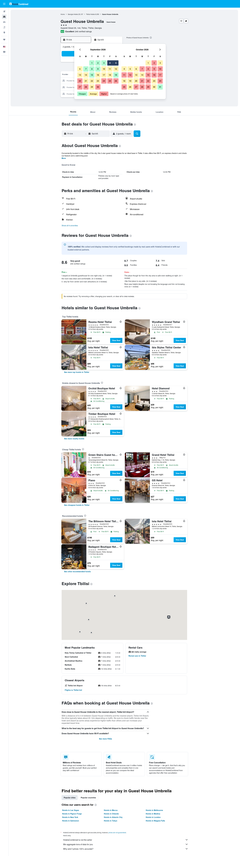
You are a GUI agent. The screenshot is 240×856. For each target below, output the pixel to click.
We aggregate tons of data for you (78, 844)
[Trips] (4, 39)
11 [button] (110, 68)
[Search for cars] (4, 21)
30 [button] (98, 86)
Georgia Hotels (73, 14)
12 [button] (116, 68)
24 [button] (104, 80)
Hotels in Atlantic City (113, 817)
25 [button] (110, 80)
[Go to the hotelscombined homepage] (18, 4)
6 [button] (79, 68)
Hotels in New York (70, 817)
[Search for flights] (4, 11)
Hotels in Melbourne (154, 810)
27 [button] (80, 86)
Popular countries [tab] (88, 797)
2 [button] (97, 62)
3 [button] (103, 62)
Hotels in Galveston (70, 820)
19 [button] (116, 74)
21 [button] (86, 80)
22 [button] (92, 80)
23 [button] (98, 80)
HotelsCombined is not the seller (77, 839)
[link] (76, 372)
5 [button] (115, 62)
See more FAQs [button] (105, 738)
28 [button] (86, 86)
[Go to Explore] (4, 32)
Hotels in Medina (153, 813)
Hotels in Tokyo (110, 820)
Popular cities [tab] (70, 797)
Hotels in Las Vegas (70, 810)
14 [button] (86, 74)
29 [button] (92, 86)
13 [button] (80, 74)
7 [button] (85, 68)
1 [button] (91, 62)
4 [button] (109, 62)
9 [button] (97, 68)
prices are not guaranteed (117, 832)
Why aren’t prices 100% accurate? (78, 848)
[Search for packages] (4, 27)
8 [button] (91, 68)
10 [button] (104, 68)
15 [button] (92, 74)
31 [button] (160, 86)
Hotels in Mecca (111, 810)
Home (63, 14)
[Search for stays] (4, 16)
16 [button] (98, 74)
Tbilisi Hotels (90, 14)
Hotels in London (153, 817)
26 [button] (116, 80)
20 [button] (80, 80)
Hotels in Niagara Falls (155, 820)
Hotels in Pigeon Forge (72, 813)
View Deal (116, 340)
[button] (4, 4)
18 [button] (110, 74)
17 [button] (104, 74)
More (64, 158)
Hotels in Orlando (111, 813)
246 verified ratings (83, 31)
